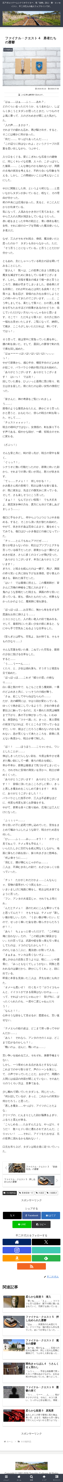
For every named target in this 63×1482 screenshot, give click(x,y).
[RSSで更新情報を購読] (31, 1266)
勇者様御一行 (27, 1193)
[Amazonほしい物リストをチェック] (17, 1258)
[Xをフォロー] (46, 1242)
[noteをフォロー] (46, 1250)
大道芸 (41, 1193)
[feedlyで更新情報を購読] (46, 1258)
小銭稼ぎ (53, 1193)
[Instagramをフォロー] (17, 1250)
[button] (41, 1224)
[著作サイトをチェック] (17, 1242)
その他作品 (11, 1193)
